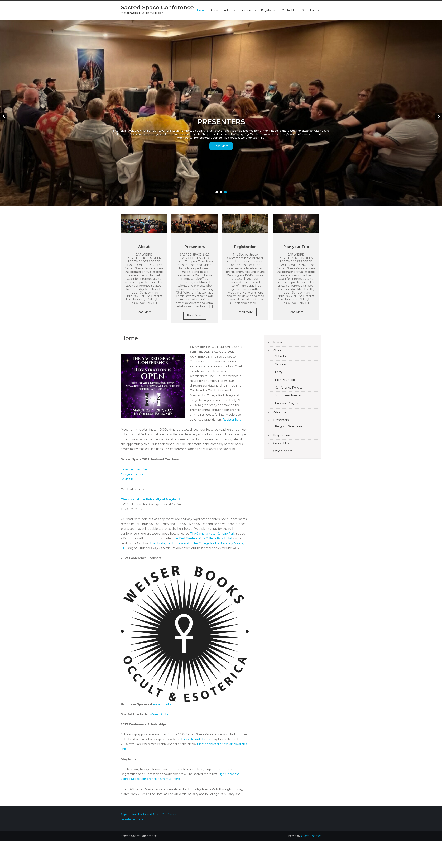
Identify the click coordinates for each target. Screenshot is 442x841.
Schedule (282, 356)
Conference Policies (288, 387)
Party (278, 372)
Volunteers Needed (288, 395)
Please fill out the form (197, 739)
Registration (269, 10)
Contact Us (289, 10)
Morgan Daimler (132, 474)
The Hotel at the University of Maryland (150, 499)
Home (201, 10)
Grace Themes (311, 836)
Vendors (280, 364)
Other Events (310, 10)
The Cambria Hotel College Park (212, 533)
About (215, 10)
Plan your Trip (296, 247)
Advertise (230, 10)
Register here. (232, 419)
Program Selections (288, 426)
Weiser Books (161, 704)
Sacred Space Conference (157, 7)
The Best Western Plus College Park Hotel (202, 538)
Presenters (249, 10)
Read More (221, 146)
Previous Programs (288, 403)
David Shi (127, 479)
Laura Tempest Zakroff (136, 469)
